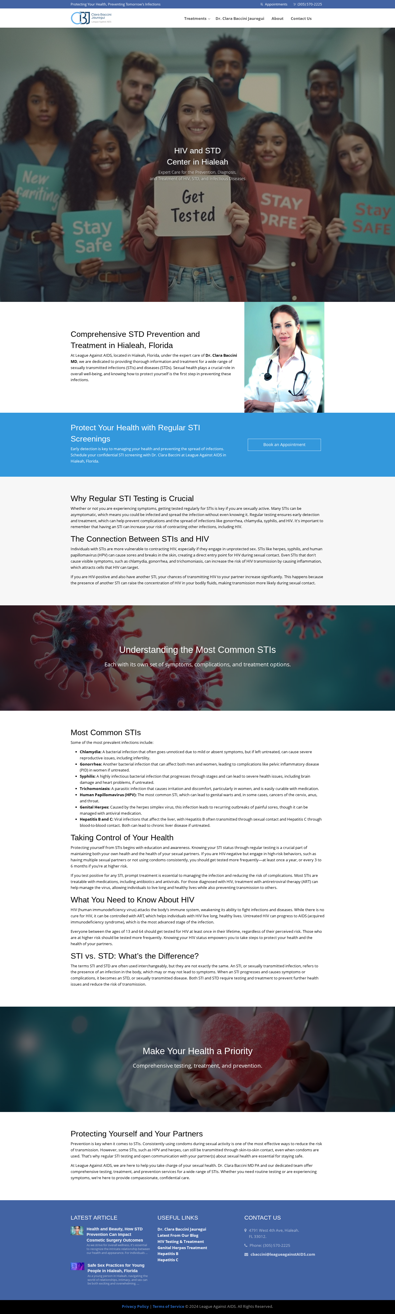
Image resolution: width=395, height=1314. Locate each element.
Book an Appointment (284, 444)
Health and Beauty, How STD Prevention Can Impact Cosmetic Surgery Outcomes (115, 1234)
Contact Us (301, 18)
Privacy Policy (135, 1306)
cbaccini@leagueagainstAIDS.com (283, 1254)
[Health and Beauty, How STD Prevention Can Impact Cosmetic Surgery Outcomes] (77, 1230)
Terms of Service (168, 1306)
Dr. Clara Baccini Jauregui (240, 18)
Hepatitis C (167, 1259)
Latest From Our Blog (177, 1235)
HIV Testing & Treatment (180, 1241)
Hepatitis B (167, 1253)
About (277, 18)
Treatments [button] (195, 18)
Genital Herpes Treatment (182, 1247)
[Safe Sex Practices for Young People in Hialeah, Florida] (77, 1266)
